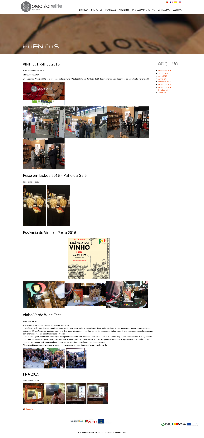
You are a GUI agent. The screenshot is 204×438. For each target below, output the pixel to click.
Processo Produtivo (143, 9)
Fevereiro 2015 (164, 81)
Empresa (83, 9)
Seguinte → (31, 409)
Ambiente (124, 9)
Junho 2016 (163, 73)
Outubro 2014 (163, 90)
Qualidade (110, 9)
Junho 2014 (163, 92)
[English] (180, 2)
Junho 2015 (163, 79)
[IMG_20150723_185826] (76, 358)
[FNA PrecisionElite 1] (97, 393)
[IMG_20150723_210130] (54, 358)
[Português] (167, 2)
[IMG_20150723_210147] (33, 358)
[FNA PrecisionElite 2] (76, 393)
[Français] (171, 2)
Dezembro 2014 (164, 84)
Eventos (177, 9)
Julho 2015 (162, 76)
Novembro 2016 (164, 70)
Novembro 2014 (164, 87)
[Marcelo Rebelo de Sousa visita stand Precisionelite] (54, 393)
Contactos (164, 9)
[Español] (175, 2)
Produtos (96, 9)
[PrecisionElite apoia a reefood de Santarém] (33, 393)
